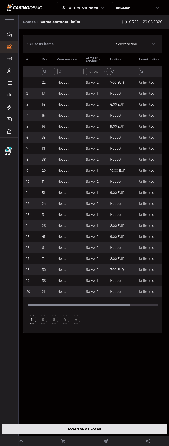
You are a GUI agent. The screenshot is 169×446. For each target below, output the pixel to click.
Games (29, 22)
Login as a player (84, 429)
